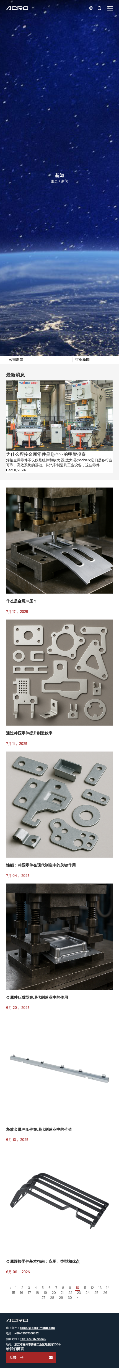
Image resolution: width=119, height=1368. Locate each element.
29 (61, 1297)
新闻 (64, 181)
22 (70, 1292)
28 (52, 1297)
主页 (54, 181)
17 (29, 1292)
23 (79, 1292)
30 (70, 1297)
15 (13, 1292)
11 (85, 1287)
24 (88, 1292)
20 (54, 1292)
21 (62, 1292)
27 (43, 1297)
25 (96, 1292)
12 (92, 1287)
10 (77, 1287)
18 (37, 1292)
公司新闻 (16, 359)
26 (105, 1292)
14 (108, 1287)
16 (21, 1292)
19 (45, 1292)
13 (100, 1287)
